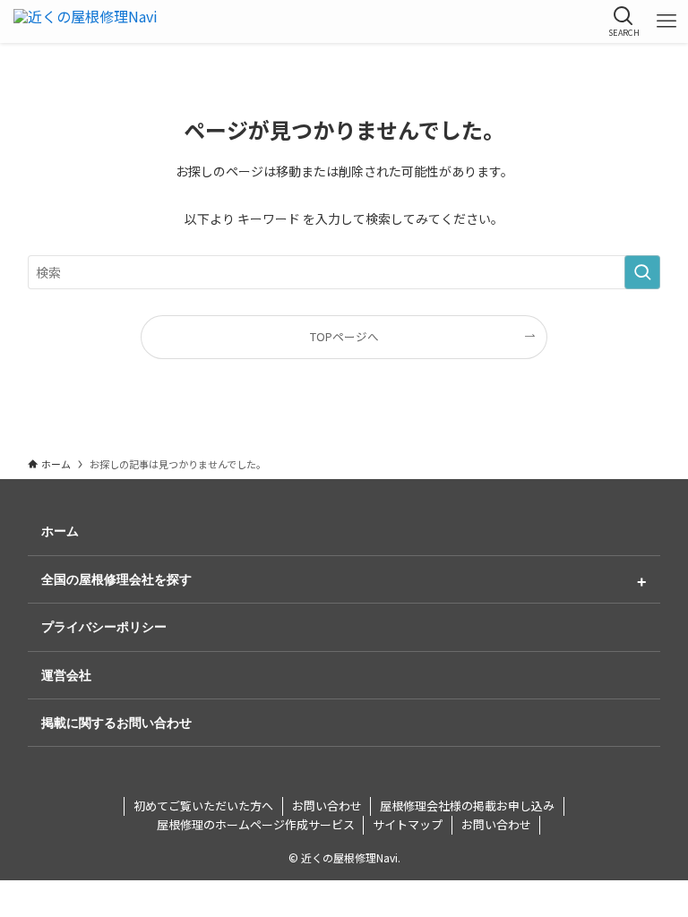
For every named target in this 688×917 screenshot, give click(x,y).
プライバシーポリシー (104, 627)
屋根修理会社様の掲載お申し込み (467, 805)
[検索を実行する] (642, 272)
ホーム (60, 531)
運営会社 (66, 675)
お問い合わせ (327, 805)
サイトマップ (408, 824)
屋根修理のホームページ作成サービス (256, 824)
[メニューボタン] (666, 21)
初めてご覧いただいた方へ (203, 805)
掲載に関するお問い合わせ (116, 723)
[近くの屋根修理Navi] (85, 21)
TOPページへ (344, 336)
